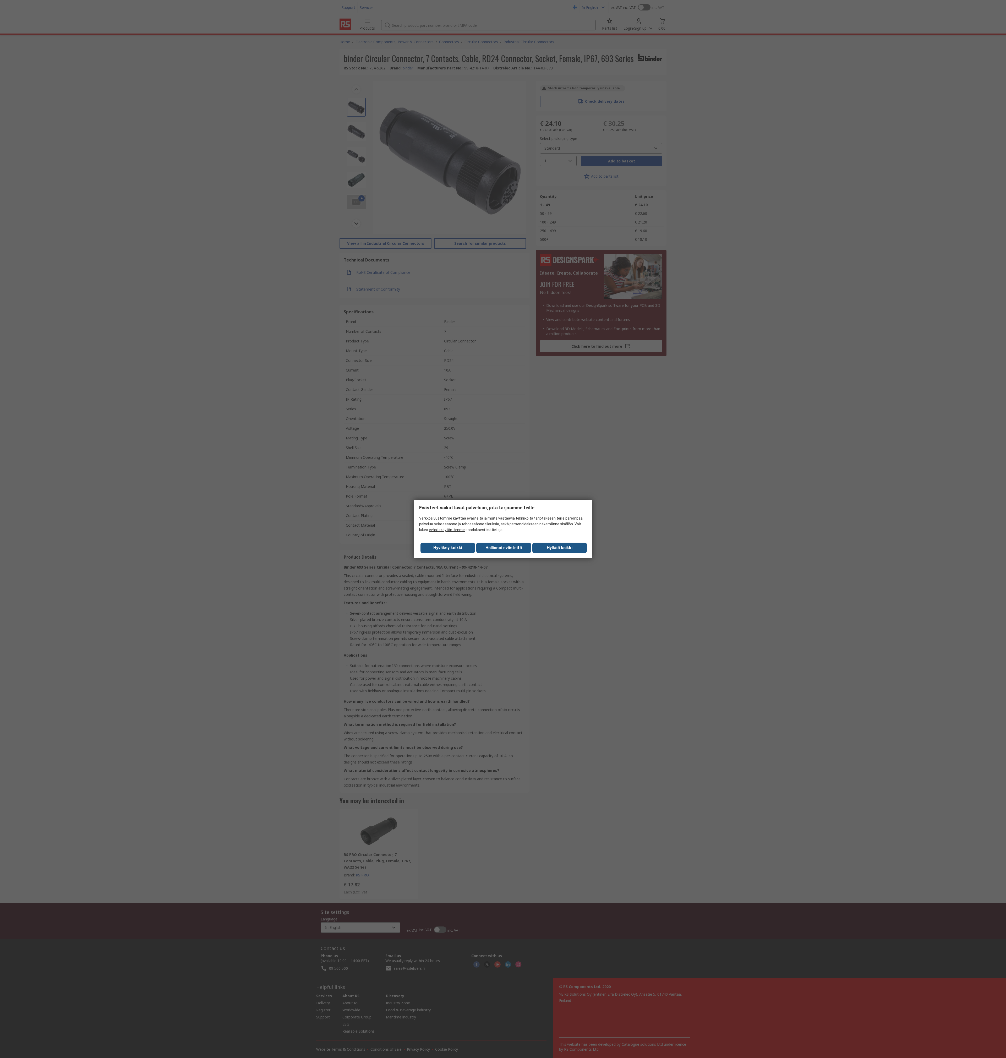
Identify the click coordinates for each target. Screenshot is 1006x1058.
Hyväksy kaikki (447, 547)
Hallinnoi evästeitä (503, 547)
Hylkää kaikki (559, 547)
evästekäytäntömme (447, 530)
